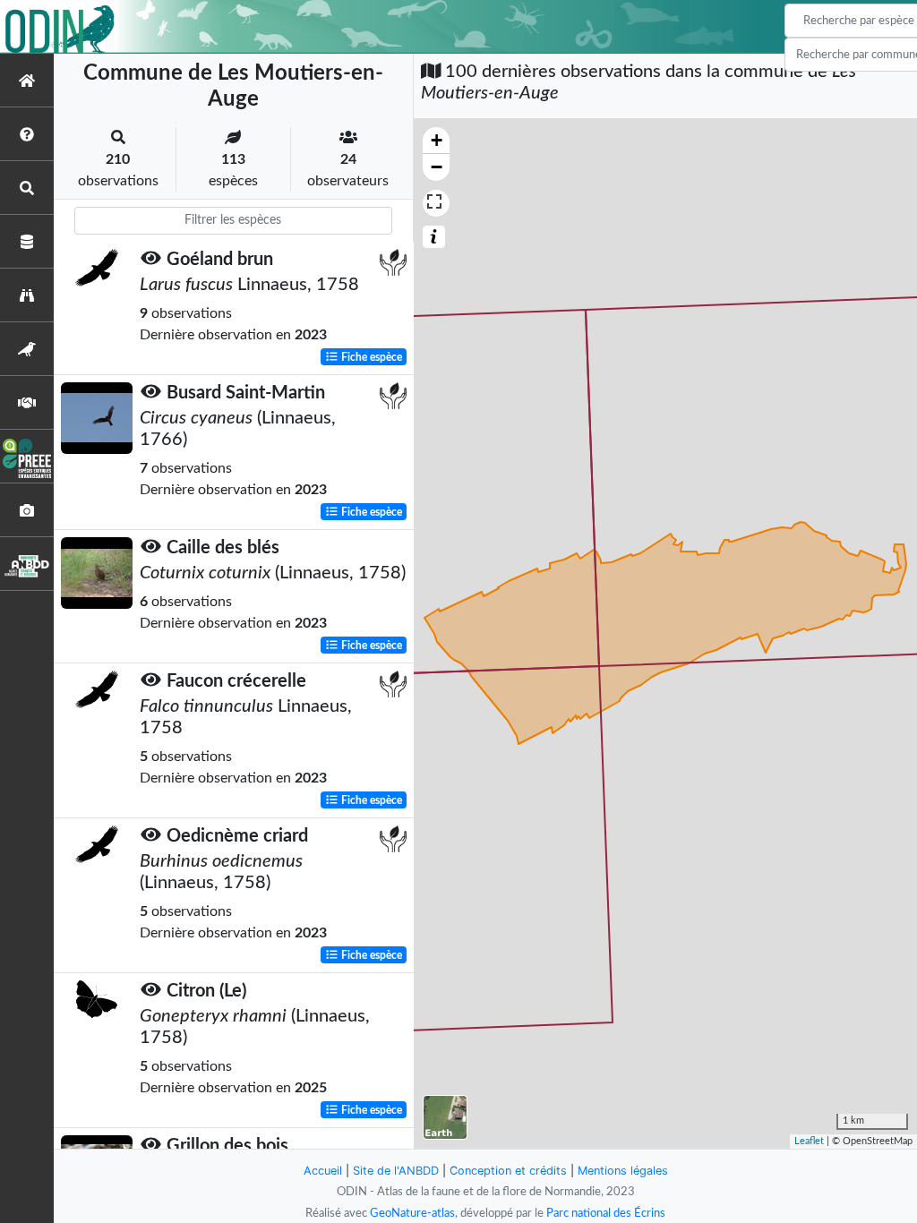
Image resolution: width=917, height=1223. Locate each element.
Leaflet (809, 1141)
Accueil (323, 1170)
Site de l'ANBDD (396, 1170)
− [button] (436, 167)
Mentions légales (623, 1170)
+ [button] (436, 140)
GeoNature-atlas (412, 1213)
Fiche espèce (370, 357)
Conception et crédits (508, 1170)
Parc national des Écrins (605, 1213)
